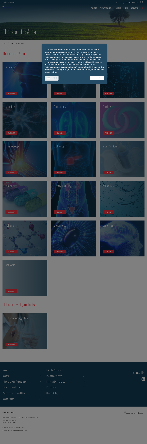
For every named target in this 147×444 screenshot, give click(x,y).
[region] (74, 64)
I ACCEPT (97, 78)
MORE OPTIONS (51, 78)
